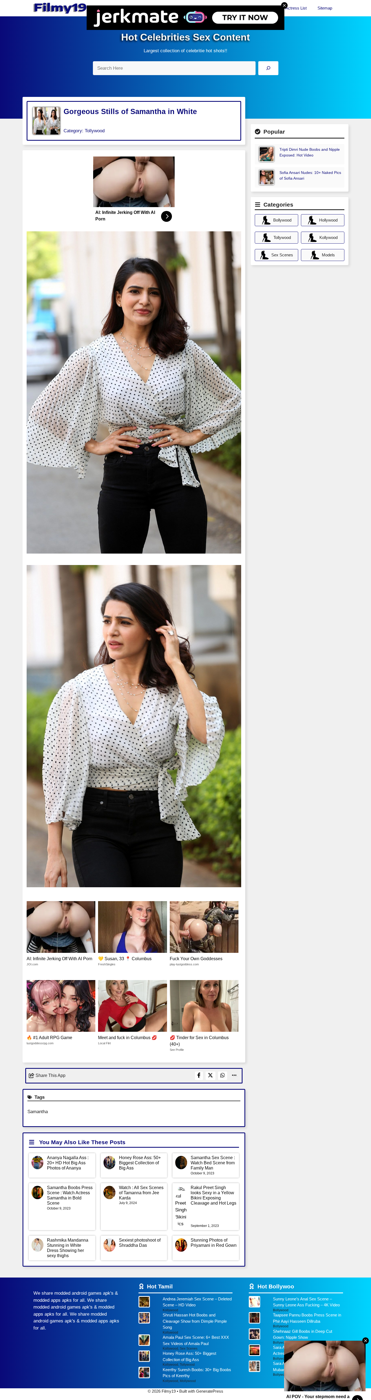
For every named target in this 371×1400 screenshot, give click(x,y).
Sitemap (324, 8)
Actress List (296, 8)
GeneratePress (209, 1391)
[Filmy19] (60, 8)
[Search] (268, 68)
